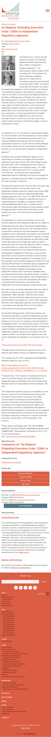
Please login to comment (11, 462)
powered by (20, 733)
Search (44, 582)
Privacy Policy (25, 728)
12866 (24, 196)
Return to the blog (9, 24)
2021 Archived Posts (10, 49)
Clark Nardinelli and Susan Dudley (17, 41)
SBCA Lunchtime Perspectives (23, 500)
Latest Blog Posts (10, 517)
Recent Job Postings (12, 560)
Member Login (25, 576)
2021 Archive (14, 44)
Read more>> (24, 552)
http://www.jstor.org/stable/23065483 (20, 436)
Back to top (41, 594)
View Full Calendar (25, 506)
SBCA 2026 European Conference (27, 495)
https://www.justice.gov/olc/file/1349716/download (22, 345)
